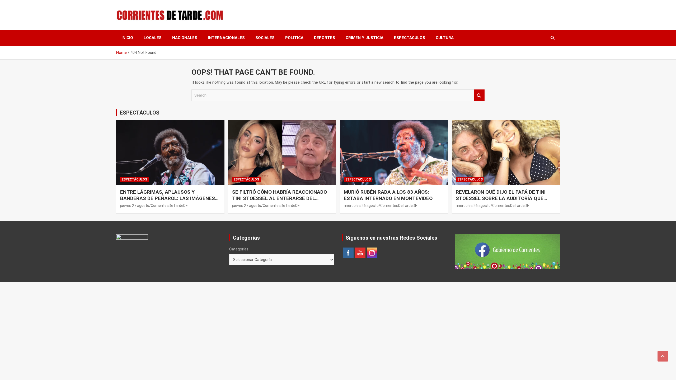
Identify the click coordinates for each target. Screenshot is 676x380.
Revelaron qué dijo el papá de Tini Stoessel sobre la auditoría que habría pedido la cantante (501, 198)
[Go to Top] (663, 356)
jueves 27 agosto (134, 205)
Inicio (127, 37)
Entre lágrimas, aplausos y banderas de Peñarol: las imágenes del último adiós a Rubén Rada (167, 198)
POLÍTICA (294, 37)
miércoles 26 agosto (361, 205)
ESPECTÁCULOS (409, 37)
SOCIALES (265, 37)
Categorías (238, 249)
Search (479, 95)
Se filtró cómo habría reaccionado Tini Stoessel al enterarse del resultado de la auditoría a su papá (280, 198)
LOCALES (153, 37)
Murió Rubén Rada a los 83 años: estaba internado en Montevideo (388, 195)
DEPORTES (324, 37)
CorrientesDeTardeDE (169, 205)
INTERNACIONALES (226, 37)
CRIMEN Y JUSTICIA (364, 37)
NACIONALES (184, 37)
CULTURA (445, 37)
